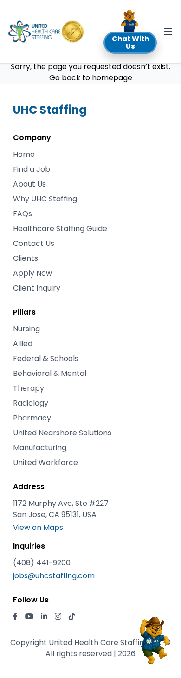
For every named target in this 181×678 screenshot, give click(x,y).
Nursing (26, 328)
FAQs (22, 213)
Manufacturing (39, 447)
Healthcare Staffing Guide (60, 228)
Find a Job (31, 169)
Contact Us (33, 243)
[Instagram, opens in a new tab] (58, 616)
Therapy (28, 388)
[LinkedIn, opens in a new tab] (44, 616)
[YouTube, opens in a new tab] (29, 616)
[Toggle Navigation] (168, 31)
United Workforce (45, 462)
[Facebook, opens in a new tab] (15, 616)
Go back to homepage (90, 77)
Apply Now (32, 273)
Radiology (30, 403)
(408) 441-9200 (42, 562)
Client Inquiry (36, 288)
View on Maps (38, 527)
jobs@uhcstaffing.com (54, 575)
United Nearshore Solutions (62, 432)
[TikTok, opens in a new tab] (72, 616)
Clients (25, 258)
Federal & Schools (45, 358)
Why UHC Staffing (45, 199)
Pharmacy (32, 418)
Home (24, 154)
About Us (29, 184)
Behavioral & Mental (49, 373)
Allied (22, 343)
